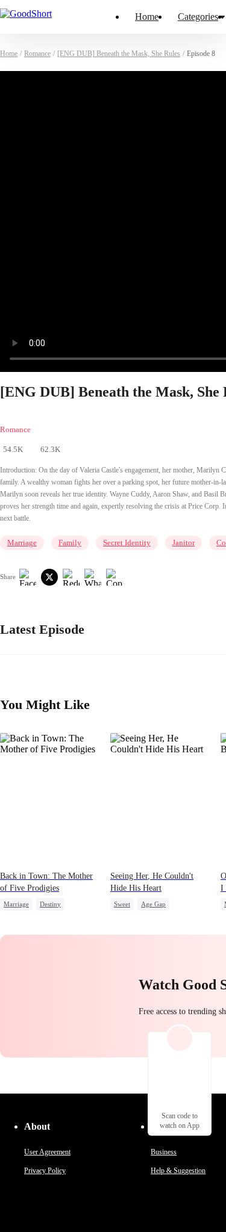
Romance (37, 53)
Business (164, 1152)
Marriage (22, 542)
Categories (198, 16)
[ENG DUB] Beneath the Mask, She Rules (118, 53)
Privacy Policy (45, 1170)
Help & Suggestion (178, 1170)
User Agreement (47, 1152)
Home (147, 16)
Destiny (50, 904)
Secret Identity (127, 542)
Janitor (183, 542)
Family (69, 542)
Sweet (122, 904)
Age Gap (153, 904)
